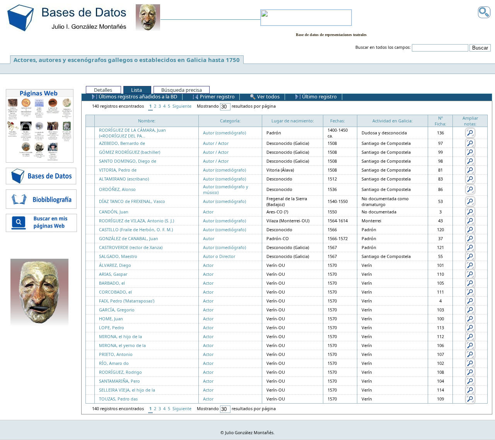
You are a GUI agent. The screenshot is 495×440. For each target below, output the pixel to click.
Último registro (319, 96)
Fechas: (337, 121)
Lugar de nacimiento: (292, 121)
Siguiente (181, 106)
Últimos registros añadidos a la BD (137, 96)
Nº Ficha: (440, 121)
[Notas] (470, 132)
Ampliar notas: (470, 121)
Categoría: (230, 121)
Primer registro (217, 96)
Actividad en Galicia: (392, 121)
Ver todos (268, 96)
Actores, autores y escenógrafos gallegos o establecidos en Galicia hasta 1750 (127, 60)
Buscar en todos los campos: (383, 47)
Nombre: (146, 121)
